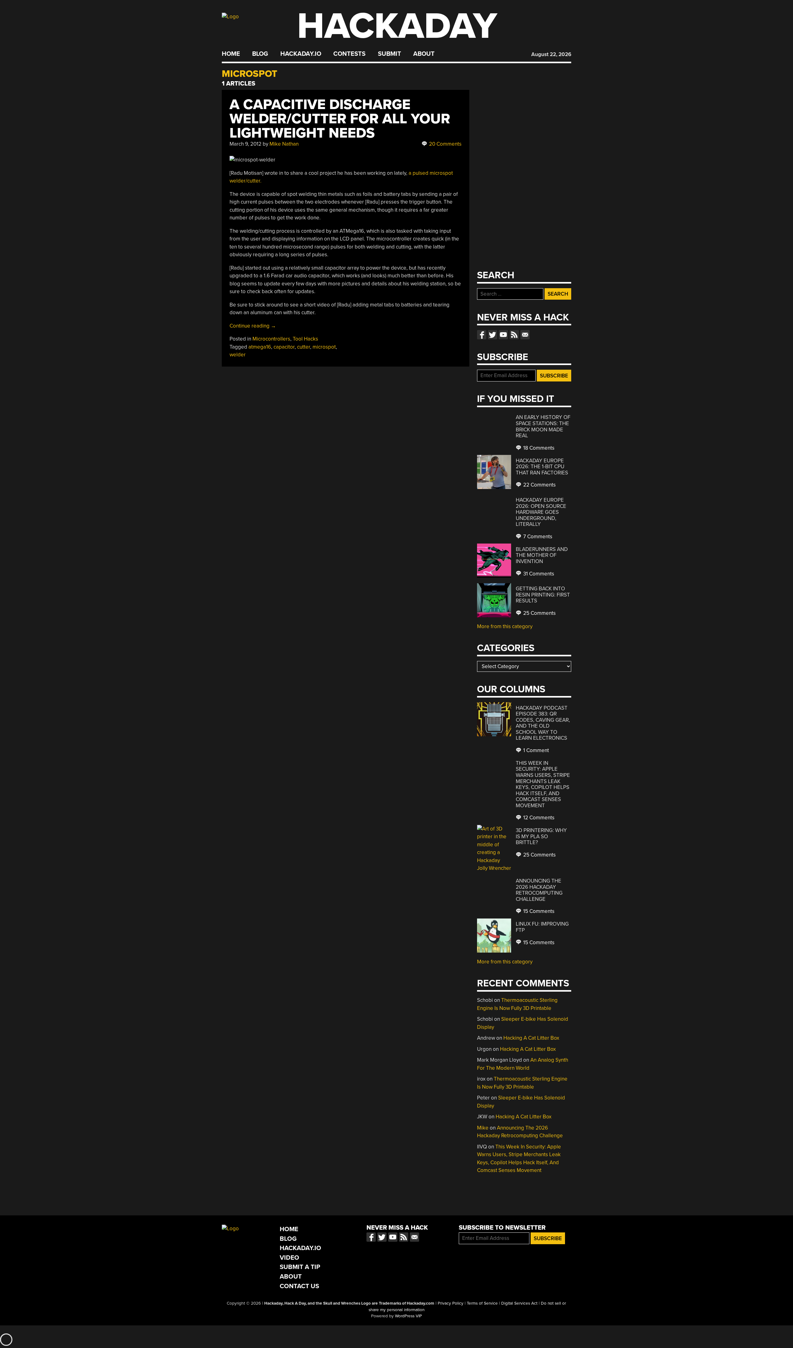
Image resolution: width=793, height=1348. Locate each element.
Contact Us (299, 1286)
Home (231, 54)
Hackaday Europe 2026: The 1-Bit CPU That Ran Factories (542, 466)
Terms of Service (482, 1303)
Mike (483, 1128)
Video (289, 1258)
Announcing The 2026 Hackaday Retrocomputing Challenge (539, 890)
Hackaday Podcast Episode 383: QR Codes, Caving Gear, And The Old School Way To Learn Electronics (543, 723)
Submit (389, 54)
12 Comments (538, 817)
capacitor (284, 347)
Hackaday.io (300, 54)
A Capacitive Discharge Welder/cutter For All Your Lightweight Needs (340, 119)
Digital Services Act (519, 1303)
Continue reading (253, 326)
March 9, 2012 (245, 144)
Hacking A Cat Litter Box (531, 1038)
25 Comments (539, 613)
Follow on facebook (481, 334)
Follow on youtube (503, 334)
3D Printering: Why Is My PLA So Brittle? (541, 836)
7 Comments (537, 536)
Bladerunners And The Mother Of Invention (542, 555)
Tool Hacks (305, 339)
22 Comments (539, 485)
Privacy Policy (450, 1303)
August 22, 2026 (551, 54)
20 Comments (445, 144)
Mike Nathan (284, 144)
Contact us (525, 334)
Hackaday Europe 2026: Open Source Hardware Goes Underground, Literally (541, 512)
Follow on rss (514, 334)
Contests (349, 54)
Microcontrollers (271, 339)
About (424, 54)
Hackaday (397, 26)
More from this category (504, 626)
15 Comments (538, 911)
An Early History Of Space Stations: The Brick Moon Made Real (543, 426)
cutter (303, 347)
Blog (260, 54)
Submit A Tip (300, 1267)
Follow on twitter (492, 334)
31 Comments (538, 573)
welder (238, 354)
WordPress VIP (408, 1316)
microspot (324, 347)
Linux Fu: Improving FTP (542, 927)
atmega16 (259, 347)
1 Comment (535, 750)
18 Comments (538, 448)
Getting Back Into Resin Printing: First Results (543, 594)
